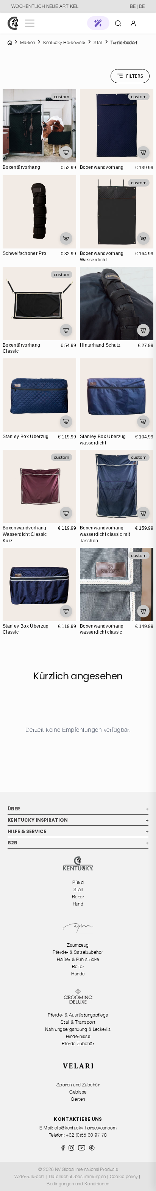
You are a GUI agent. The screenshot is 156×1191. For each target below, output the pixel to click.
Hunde (77, 974)
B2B (78, 842)
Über (78, 808)
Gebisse (77, 1092)
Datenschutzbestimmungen (77, 1176)
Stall (78, 889)
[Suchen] (118, 23)
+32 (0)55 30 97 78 (86, 1135)
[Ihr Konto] (133, 23)
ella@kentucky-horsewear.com (86, 1128)
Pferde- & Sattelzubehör (78, 952)
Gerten (78, 1099)
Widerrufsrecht (29, 1176)
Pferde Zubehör (78, 1043)
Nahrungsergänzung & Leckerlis (78, 1029)
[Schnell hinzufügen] (66, 152)
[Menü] (29, 23)
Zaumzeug (78, 945)
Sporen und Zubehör (78, 1085)
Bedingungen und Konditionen (78, 1183)
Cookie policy (124, 1176)
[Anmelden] (133, 23)
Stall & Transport (78, 1022)
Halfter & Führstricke (78, 959)
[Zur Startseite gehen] (13, 23)
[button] (98, 23)
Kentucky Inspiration (78, 820)
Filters (134, 76)
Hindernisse (78, 1036)
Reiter (78, 896)
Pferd (78, 882)
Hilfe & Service (78, 831)
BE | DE (137, 6)
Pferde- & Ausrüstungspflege (78, 1015)
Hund (78, 904)
